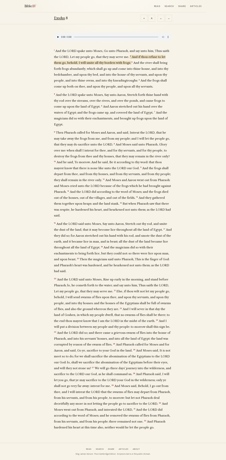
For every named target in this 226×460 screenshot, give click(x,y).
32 (145, 421)
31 (134, 409)
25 (114, 344)
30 (160, 403)
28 (134, 373)
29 (112, 385)
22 (121, 308)
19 (78, 259)
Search (169, 6)
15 (121, 203)
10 (55, 161)
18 (102, 247)
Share (182, 6)
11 (140, 167)
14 (137, 197)
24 (55, 332)
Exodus (59, 18)
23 (157, 320)
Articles (196, 6)
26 (134, 350)
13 (68, 191)
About (136, 449)
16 (55, 223)
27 (93, 367)
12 (104, 179)
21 (115, 290)
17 (164, 229)
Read (157, 6)
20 (55, 279)
